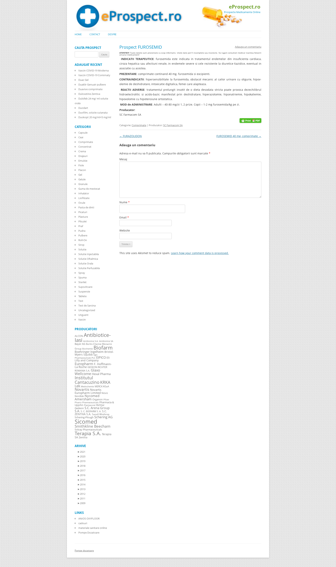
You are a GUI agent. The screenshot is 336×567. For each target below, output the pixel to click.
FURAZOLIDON (130, 136)
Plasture (83, 216)
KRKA (105, 382)
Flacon (82, 170)
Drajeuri (83, 156)
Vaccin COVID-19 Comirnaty (94, 75)
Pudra (81, 230)
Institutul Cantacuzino (87, 380)
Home (78, 34)
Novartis (82, 389)
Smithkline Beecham (92, 426)
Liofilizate (83, 198)
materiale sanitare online (92, 528)
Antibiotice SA (106, 341)
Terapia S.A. (88, 433)
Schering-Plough (84, 417)
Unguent (83, 315)
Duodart (83, 108)
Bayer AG (80, 344)
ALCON (79, 336)
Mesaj (123, 159)
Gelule (82, 179)
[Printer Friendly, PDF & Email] (250, 120)
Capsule (83, 132)
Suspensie (84, 291)
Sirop (81, 245)
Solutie (82, 249)
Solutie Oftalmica (88, 259)
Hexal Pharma (101, 374)
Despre (112, 34)
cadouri (82, 523)
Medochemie (87, 386)
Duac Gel (83, 80)
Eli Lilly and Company (92, 359)
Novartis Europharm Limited (88, 391)
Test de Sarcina (87, 305)
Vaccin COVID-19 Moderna (93, 70)
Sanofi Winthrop (100, 414)
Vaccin (82, 319)
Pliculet (82, 221)
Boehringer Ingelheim (89, 352)
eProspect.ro (244, 6)
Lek (77, 385)
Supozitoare (85, 287)
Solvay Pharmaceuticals (88, 429)
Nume (124, 202)
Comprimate (139, 125)
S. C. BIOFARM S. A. (91, 411)
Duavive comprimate (90, 89)
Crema (82, 151)
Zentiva (83, 437)
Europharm (84, 363)
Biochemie (87, 348)
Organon (97, 399)
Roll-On (82, 240)
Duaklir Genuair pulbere (92, 84)
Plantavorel (89, 405)
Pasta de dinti (86, 207)
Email (124, 217)
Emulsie (82, 160)
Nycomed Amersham (87, 397)
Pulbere (82, 235)
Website (124, 230)
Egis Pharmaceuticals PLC (86, 356)
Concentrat (84, 146)
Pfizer (106, 399)
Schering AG (103, 417)
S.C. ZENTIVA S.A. (91, 412)
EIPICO (101, 357)
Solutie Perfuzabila (89, 268)
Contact (94, 34)
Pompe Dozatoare (88, 532)
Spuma (82, 277)
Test (80, 301)
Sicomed (86, 421)
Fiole (81, 165)
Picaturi (82, 212)
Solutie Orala (85, 263)
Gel (80, 174)
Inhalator (83, 193)
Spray (81, 273)
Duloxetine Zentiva (89, 94)
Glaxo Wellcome (87, 372)
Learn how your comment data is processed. (200, 253)
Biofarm (103, 347)
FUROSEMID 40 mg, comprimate (238, 136)
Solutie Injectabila (88, 254)
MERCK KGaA (102, 386)
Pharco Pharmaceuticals (87, 402)
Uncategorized (86, 310)
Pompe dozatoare (84, 550)
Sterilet (82, 282)
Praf (80, 226)
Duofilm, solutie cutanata (93, 112)
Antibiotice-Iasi (93, 337)
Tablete (82, 296)
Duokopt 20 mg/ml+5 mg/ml (94, 117)
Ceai (80, 137)
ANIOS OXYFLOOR (89, 518)
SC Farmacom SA (173, 125)
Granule (83, 184)
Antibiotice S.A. (90, 341)
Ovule (81, 202)
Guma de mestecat (89, 188)
